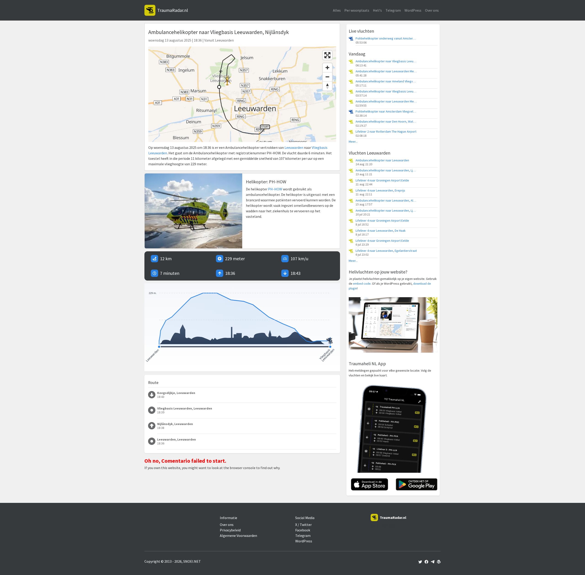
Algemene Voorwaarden (238, 535)
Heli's (377, 10)
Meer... (353, 142)
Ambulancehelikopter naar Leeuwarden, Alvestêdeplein (386, 200)
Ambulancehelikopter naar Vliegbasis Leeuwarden (386, 61)
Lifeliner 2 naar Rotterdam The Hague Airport (386, 132)
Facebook (302, 530)
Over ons (432, 10)
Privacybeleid (230, 530)
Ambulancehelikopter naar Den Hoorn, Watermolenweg (386, 121)
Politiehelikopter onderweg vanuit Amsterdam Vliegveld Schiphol (386, 38)
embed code (362, 283)
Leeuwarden (294, 147)
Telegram (393, 10)
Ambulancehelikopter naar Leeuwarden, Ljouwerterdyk (386, 170)
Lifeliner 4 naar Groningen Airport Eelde (382, 180)
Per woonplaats (356, 10)
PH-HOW (275, 189)
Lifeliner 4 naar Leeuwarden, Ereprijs (380, 190)
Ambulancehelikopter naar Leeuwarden (382, 160)
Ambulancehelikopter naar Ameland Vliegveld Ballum (386, 81)
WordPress (412, 10)
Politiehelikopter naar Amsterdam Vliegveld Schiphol (386, 111)
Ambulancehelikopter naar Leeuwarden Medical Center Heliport (386, 71)
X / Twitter (303, 524)
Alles (337, 10)
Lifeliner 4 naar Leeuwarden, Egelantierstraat (386, 251)
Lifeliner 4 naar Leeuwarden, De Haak (381, 231)
